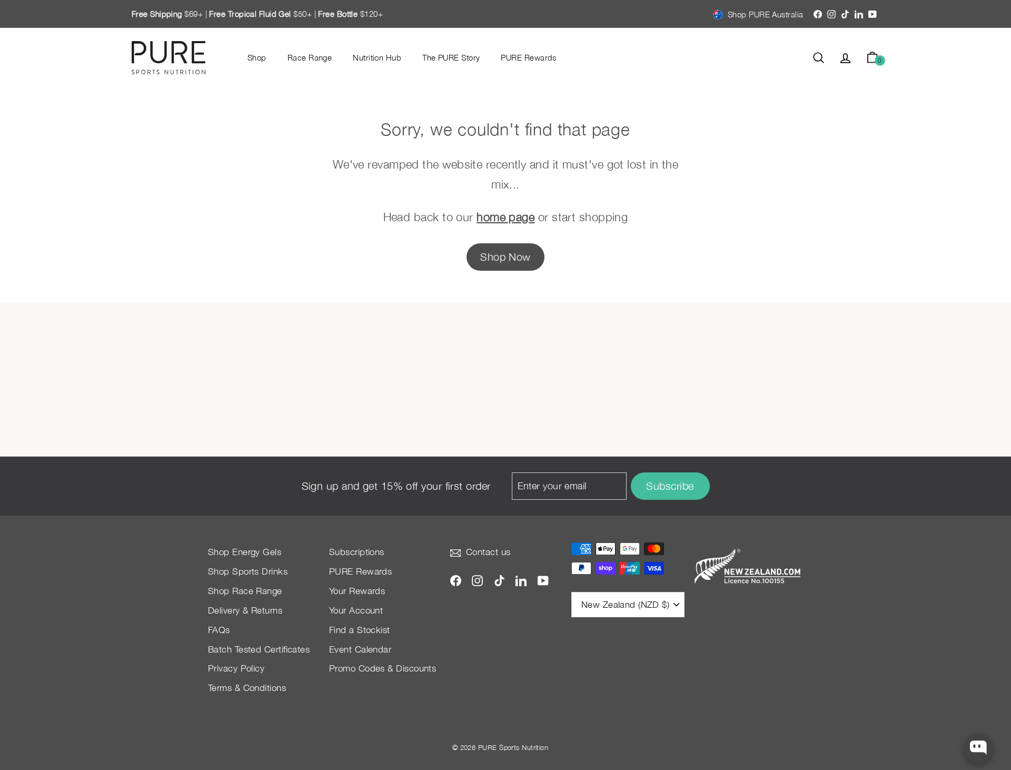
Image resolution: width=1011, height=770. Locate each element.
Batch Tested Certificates (259, 649)
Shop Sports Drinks (248, 571)
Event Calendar (360, 649)
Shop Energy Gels (244, 552)
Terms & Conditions (247, 688)
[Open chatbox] (978, 748)
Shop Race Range (245, 591)
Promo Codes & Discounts (382, 668)
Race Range (310, 57)
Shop (256, 57)
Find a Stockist (359, 630)
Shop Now (505, 257)
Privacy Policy (236, 668)
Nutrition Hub (377, 57)
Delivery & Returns (245, 610)
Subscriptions (356, 552)
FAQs (219, 630)
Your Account (356, 610)
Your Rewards (357, 591)
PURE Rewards (528, 57)
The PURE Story (451, 57)
